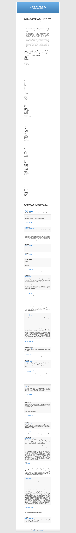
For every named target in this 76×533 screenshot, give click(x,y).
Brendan (26, 227)
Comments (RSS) (40, 530)
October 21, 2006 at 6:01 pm (29, 245)
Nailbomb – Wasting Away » (46, 15)
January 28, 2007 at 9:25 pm (29, 315)
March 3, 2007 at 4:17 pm (28, 348)
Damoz (26, 386)
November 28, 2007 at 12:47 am (29, 431)
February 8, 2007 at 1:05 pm (29, 341)
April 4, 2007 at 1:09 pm (28, 371)
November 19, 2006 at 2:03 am (29, 269)
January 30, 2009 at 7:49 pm (29, 518)
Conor (26, 216)
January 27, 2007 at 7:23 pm (29, 293)
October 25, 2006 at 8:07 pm (29, 254)
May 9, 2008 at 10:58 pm (28, 478)
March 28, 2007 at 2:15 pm (29, 361)
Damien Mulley (38, 6)
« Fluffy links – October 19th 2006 (29, 15)
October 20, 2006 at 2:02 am (29, 222)
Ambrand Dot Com (28, 221)
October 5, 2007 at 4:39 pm (29, 423)
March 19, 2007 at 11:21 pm (29, 354)
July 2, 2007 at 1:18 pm (28, 394)
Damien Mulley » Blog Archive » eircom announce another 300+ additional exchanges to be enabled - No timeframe (38, 370)
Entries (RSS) (35, 530)
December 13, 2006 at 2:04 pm (29, 276)
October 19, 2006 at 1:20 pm (29, 211)
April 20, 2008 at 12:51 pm (28, 463)
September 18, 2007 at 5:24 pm (29, 415)
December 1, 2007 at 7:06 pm (29, 438)
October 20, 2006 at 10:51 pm (29, 228)
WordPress (43, 529)
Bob (25, 210)
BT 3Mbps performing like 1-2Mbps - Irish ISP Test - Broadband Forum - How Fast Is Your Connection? (38, 314)
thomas (26, 506)
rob (25, 517)
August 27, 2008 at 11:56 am (29, 507)
